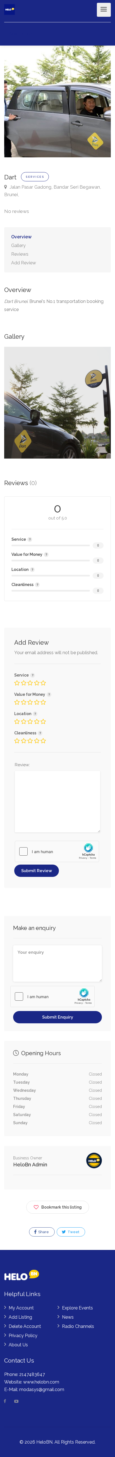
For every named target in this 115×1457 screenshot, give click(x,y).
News (68, 1317)
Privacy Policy (23, 1335)
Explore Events (77, 1308)
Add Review (23, 262)
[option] (57, 403)
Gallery (18, 245)
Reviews (19, 254)
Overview (21, 236)
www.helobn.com (41, 1382)
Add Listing (21, 33)
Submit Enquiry (57, 1017)
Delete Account (25, 1326)
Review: (22, 764)
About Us (18, 1344)
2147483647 (32, 1374)
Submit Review (36, 870)
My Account (21, 1308)
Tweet (73, 1232)
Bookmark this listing (61, 1207)
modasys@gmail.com (41, 1389)
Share (43, 1232)
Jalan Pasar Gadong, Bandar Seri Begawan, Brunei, (52, 190)
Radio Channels (78, 1326)
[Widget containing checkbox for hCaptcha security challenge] (57, 851)
